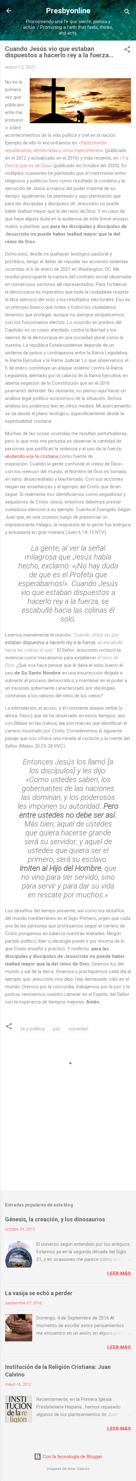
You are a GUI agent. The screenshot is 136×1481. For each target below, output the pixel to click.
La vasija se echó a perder (38, 1293)
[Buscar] (127, 12)
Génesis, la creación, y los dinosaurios (55, 1219)
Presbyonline (68, 10)
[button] (127, 50)
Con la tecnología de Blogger (71, 1456)
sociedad (78, 1029)
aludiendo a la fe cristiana (31, 456)
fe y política (33, 1029)
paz (56, 1029)
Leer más (119, 1273)
